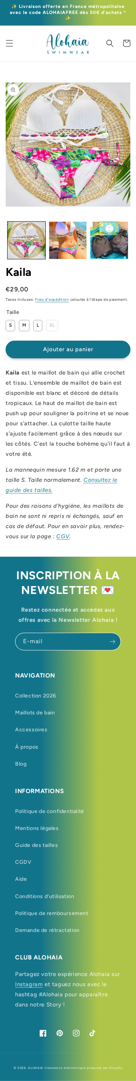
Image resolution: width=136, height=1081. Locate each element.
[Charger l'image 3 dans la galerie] (109, 240)
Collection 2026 (35, 696)
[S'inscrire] (112, 641)
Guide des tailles (36, 845)
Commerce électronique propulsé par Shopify (83, 1068)
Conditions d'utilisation (44, 896)
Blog (20, 764)
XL (52, 324)
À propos (27, 747)
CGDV (23, 862)
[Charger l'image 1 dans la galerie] (26, 240)
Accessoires (31, 729)
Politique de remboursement (51, 913)
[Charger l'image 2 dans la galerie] (68, 240)
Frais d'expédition (52, 299)
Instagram (29, 984)
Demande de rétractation (47, 930)
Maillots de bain (35, 713)
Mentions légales (37, 828)
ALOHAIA (35, 1068)
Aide (21, 879)
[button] (9, 43)
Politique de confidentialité (49, 811)
